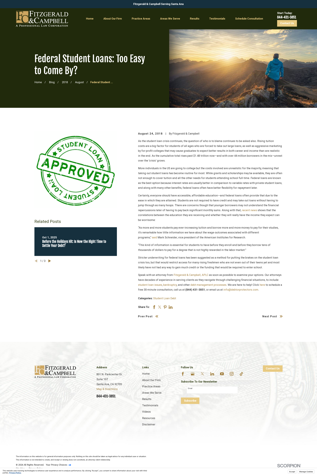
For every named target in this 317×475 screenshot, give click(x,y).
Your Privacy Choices (57, 464)
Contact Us (287, 23)
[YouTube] (222, 374)
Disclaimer (148, 424)
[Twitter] (202, 374)
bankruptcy (170, 284)
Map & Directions (107, 389)
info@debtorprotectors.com (240, 289)
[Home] (42, 19)
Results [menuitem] (194, 18)
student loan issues (150, 284)
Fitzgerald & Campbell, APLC (191, 274)
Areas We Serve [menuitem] (170, 18)
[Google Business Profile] (193, 374)
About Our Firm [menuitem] (112, 18)
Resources (148, 418)
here (262, 284)
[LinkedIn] (212, 374)
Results (146, 399)
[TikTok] (241, 374)
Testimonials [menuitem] (217, 18)
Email (190, 388)
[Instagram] (232, 374)
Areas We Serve (151, 392)
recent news (249, 210)
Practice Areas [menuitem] (141, 18)
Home (146, 373)
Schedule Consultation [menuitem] (249, 18)
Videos (146, 411)
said (154, 237)
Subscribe (190, 400)
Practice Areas (151, 386)
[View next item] (49, 260)
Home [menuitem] (89, 18)
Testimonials (150, 405)
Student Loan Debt (164, 298)
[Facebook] (183, 374)
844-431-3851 (286, 17)
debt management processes (208, 284)
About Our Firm (151, 380)
